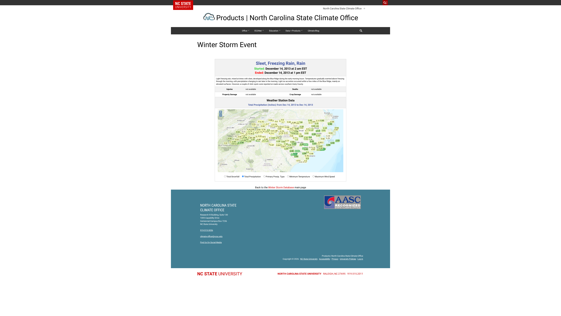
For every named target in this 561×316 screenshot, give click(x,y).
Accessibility (324, 259)
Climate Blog (313, 31)
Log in (360, 259)
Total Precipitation (252, 176)
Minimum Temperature (299, 176)
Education (274, 31)
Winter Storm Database (281, 187)
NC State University (309, 259)
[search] (385, 2)
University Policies (348, 259)
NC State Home (184, 2)
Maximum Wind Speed (325, 176)
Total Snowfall (232, 176)
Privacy (335, 259)
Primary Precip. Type (275, 176)
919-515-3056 (206, 230)
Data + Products (293, 31)
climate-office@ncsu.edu (211, 236)
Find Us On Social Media (211, 242)
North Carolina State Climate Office (342, 8)
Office (245, 31)
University (219, 273)
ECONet (258, 31)
